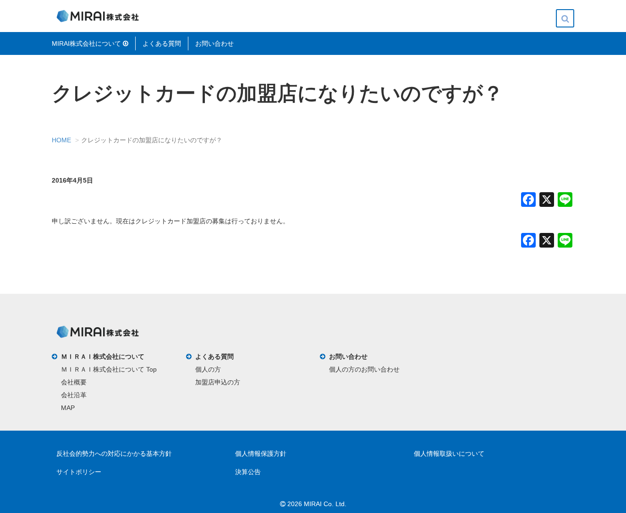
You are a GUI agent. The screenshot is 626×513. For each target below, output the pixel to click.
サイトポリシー (78, 471)
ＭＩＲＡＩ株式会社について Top (109, 369)
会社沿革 (74, 395)
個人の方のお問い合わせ (364, 369)
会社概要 (74, 382)
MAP (68, 407)
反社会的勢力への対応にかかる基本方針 (114, 453)
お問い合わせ (214, 43)
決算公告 (248, 471)
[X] (547, 200)
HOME (61, 140)
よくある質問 (162, 43)
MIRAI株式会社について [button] (87, 43)
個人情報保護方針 (260, 453)
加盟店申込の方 (217, 382)
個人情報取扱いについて (449, 453)
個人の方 (208, 369)
